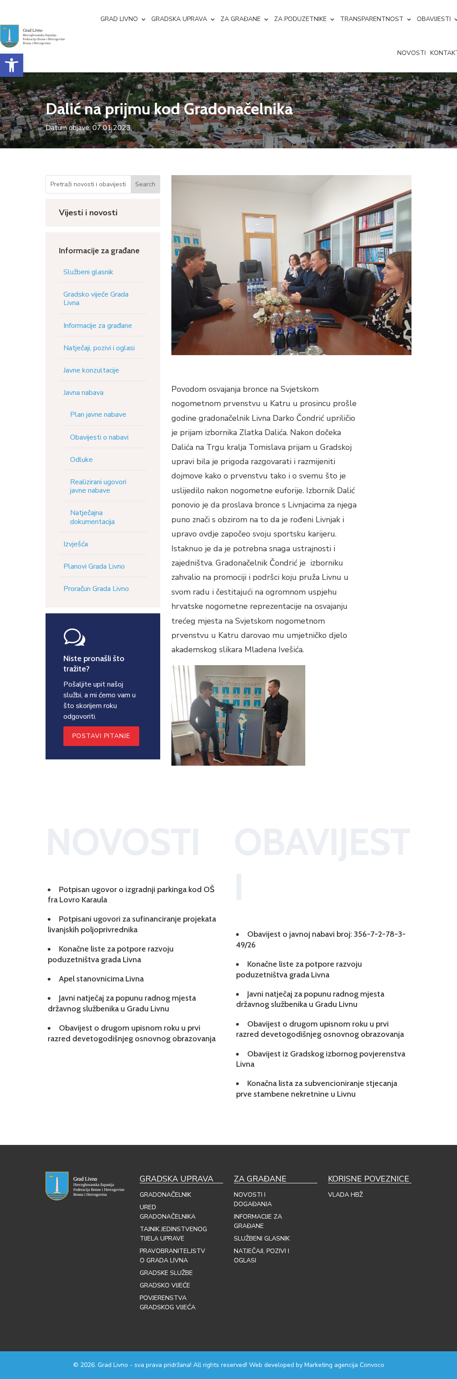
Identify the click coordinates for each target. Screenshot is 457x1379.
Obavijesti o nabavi (99, 437)
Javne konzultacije (91, 370)
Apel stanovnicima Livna (101, 979)
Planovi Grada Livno (94, 566)
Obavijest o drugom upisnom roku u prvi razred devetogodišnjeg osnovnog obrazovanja (132, 1033)
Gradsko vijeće (165, 1285)
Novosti (411, 53)
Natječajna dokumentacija (92, 517)
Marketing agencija (331, 1365)
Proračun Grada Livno (96, 589)
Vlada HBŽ (345, 1194)
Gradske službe (166, 1273)
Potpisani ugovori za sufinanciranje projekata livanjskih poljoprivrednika (132, 924)
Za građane (240, 19)
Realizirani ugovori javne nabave (98, 486)
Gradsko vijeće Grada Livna (96, 298)
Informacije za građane (97, 326)
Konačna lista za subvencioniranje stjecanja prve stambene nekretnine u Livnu (316, 1088)
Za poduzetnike (300, 19)
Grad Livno (119, 19)
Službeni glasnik (88, 272)
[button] (11, 65)
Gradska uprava (179, 19)
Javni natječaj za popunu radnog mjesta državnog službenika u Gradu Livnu (122, 1003)
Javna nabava (83, 393)
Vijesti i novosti (88, 212)
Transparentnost (371, 19)
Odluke (81, 460)
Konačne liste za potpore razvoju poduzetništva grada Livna (111, 954)
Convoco (372, 1365)
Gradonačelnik (165, 1194)
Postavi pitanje (101, 736)
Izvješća (75, 544)
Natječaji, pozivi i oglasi (99, 348)
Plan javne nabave (98, 414)
